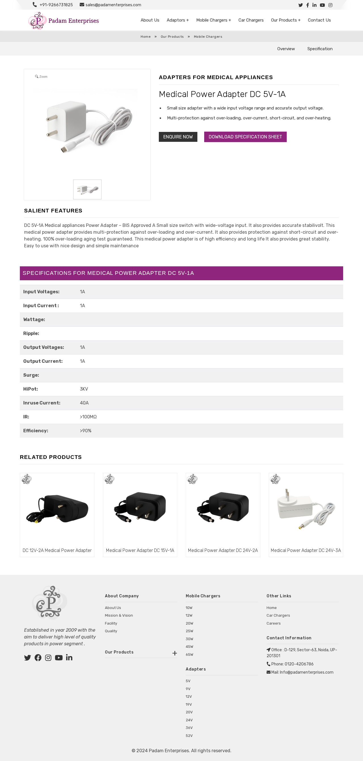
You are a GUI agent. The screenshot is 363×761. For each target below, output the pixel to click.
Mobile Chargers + (213, 20)
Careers (274, 623)
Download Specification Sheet (245, 137)
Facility (111, 623)
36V (189, 728)
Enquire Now (178, 137)
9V (188, 689)
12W (189, 615)
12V (189, 696)
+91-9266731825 (56, 5)
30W (189, 639)
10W (189, 608)
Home (146, 37)
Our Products (173, 37)
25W (189, 631)
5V (188, 681)
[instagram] (48, 658)
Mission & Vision (119, 615)
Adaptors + (178, 20)
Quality (111, 631)
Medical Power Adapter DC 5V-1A (222, 94)
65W (189, 654)
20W (189, 623)
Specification (320, 48)
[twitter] (27, 658)
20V (189, 712)
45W (189, 646)
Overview (286, 48)
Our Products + (286, 20)
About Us (150, 20)
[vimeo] (69, 658)
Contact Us (319, 20)
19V (189, 704)
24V (189, 720)
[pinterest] (59, 658)
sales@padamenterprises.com (113, 5)
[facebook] (38, 658)
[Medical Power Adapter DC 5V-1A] (87, 189)
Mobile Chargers (208, 37)
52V (189, 735)
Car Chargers (251, 20)
